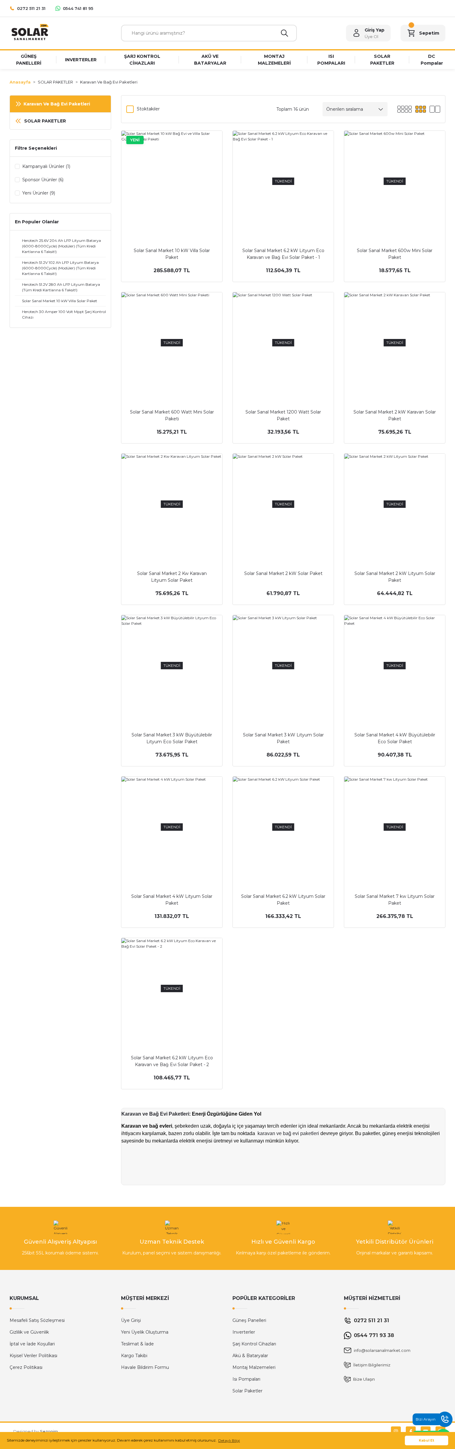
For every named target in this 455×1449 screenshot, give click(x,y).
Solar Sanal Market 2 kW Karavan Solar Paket (394, 415)
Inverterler (243, 1332)
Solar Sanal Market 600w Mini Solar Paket (394, 254)
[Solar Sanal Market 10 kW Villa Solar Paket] (171, 181)
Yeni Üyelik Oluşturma (144, 1332)
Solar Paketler (247, 1391)
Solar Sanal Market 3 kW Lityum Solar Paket (283, 738)
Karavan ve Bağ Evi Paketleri (155, 1114)
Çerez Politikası (26, 1367)
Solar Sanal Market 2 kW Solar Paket (283, 573)
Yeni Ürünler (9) (38, 193)
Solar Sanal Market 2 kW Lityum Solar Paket (394, 577)
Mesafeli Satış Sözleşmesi (37, 1320)
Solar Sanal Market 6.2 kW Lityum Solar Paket (283, 900)
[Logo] (29, 32)
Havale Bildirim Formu (145, 1367)
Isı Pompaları (246, 1379)
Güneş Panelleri (249, 1320)
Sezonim (49, 1431)
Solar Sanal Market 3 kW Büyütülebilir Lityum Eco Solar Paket (172, 738)
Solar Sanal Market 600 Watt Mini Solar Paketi (172, 415)
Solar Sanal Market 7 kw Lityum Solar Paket (395, 900)
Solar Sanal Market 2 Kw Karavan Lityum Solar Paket (172, 577)
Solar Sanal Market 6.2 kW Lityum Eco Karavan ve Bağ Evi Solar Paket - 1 (283, 254)
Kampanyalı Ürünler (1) (46, 166)
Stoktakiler (148, 109)
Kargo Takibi (134, 1355)
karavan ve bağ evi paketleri (288, 1133)
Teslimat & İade (137, 1344)
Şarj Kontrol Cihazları (254, 1344)
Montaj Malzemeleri (253, 1367)
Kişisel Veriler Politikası (33, 1355)
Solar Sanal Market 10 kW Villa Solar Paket (172, 254)
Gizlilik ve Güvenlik (29, 1332)
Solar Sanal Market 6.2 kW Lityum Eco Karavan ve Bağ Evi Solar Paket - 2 (172, 1061)
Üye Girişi (131, 1320)
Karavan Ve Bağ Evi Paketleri (108, 81)
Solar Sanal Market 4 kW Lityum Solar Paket (171, 900)
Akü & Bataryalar (250, 1355)
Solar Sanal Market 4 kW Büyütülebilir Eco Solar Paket (394, 738)
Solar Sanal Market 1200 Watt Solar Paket (283, 415)
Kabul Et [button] (426, 1440)
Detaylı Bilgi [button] (229, 1440)
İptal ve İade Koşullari (32, 1344)
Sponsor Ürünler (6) (42, 179)
